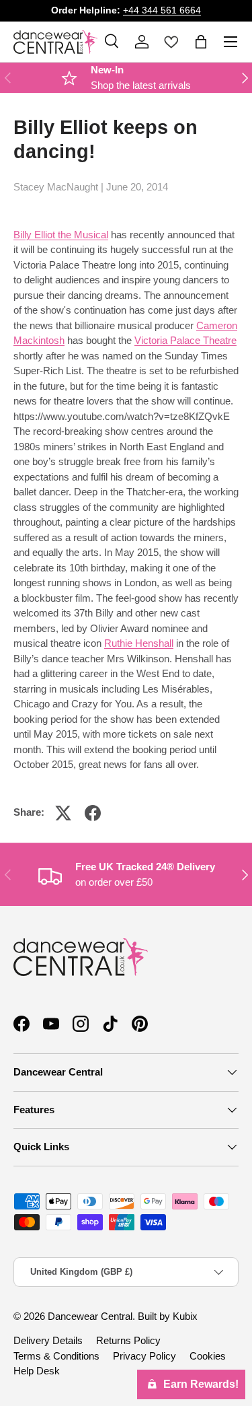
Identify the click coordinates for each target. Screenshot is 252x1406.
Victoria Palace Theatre (185, 340)
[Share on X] (63, 813)
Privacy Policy (144, 1356)
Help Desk (36, 1370)
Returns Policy (128, 1340)
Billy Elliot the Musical (60, 234)
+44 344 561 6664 (162, 10)
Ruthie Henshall (138, 643)
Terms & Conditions (56, 1356)
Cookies (208, 1356)
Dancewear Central (90, 1316)
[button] (201, 42)
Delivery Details (48, 1340)
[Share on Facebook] (93, 813)
